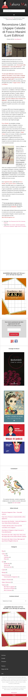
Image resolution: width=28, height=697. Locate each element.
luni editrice (23, 226)
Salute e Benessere (6, 582)
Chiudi (14, 695)
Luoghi (3, 569)
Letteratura (6, 557)
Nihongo (4, 572)
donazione (14, 206)
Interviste (6, 565)
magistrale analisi (8, 181)
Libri (10, 221)
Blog (3, 551)
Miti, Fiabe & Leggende (9, 586)
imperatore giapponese (20, 224)
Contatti (3, 658)
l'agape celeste (18, 226)
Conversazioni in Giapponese (11, 576)
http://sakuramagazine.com (8, 217)
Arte (5, 555)
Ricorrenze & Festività (9, 588)
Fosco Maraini (5, 123)
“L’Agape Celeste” (16, 82)
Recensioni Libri (14, 221)
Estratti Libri (6, 563)
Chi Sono (3, 655)
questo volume (12, 183)
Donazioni (3, 661)
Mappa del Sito (4, 669)
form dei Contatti (16, 502)
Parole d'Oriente (5, 575)
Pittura (5, 559)
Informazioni (14, 692)
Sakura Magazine (14, 4)
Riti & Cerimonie (21, 221)
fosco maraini (12, 224)
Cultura (3, 553)
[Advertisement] (14, 253)
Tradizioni (6, 222)
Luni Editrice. (5, 84)
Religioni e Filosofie (6, 579)
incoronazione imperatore (9, 226)
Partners (3, 666)
